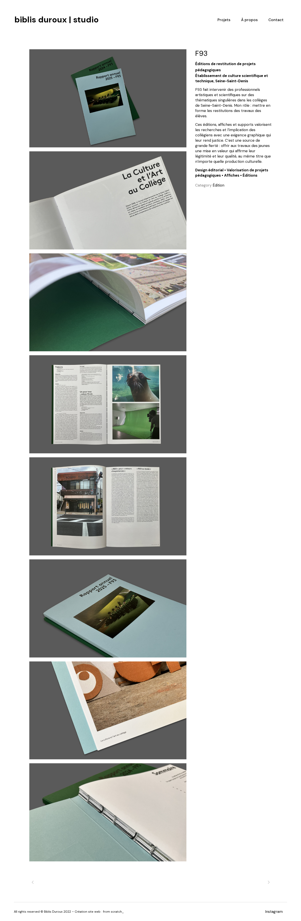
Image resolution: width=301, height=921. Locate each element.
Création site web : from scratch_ (99, 912)
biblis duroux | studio (57, 4)
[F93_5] (107, 404)
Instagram (274, 911)
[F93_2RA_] (107, 812)
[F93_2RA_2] (107, 608)
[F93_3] (107, 200)
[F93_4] (107, 302)
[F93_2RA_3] (107, 98)
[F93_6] (107, 506)
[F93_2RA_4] (107, 710)
